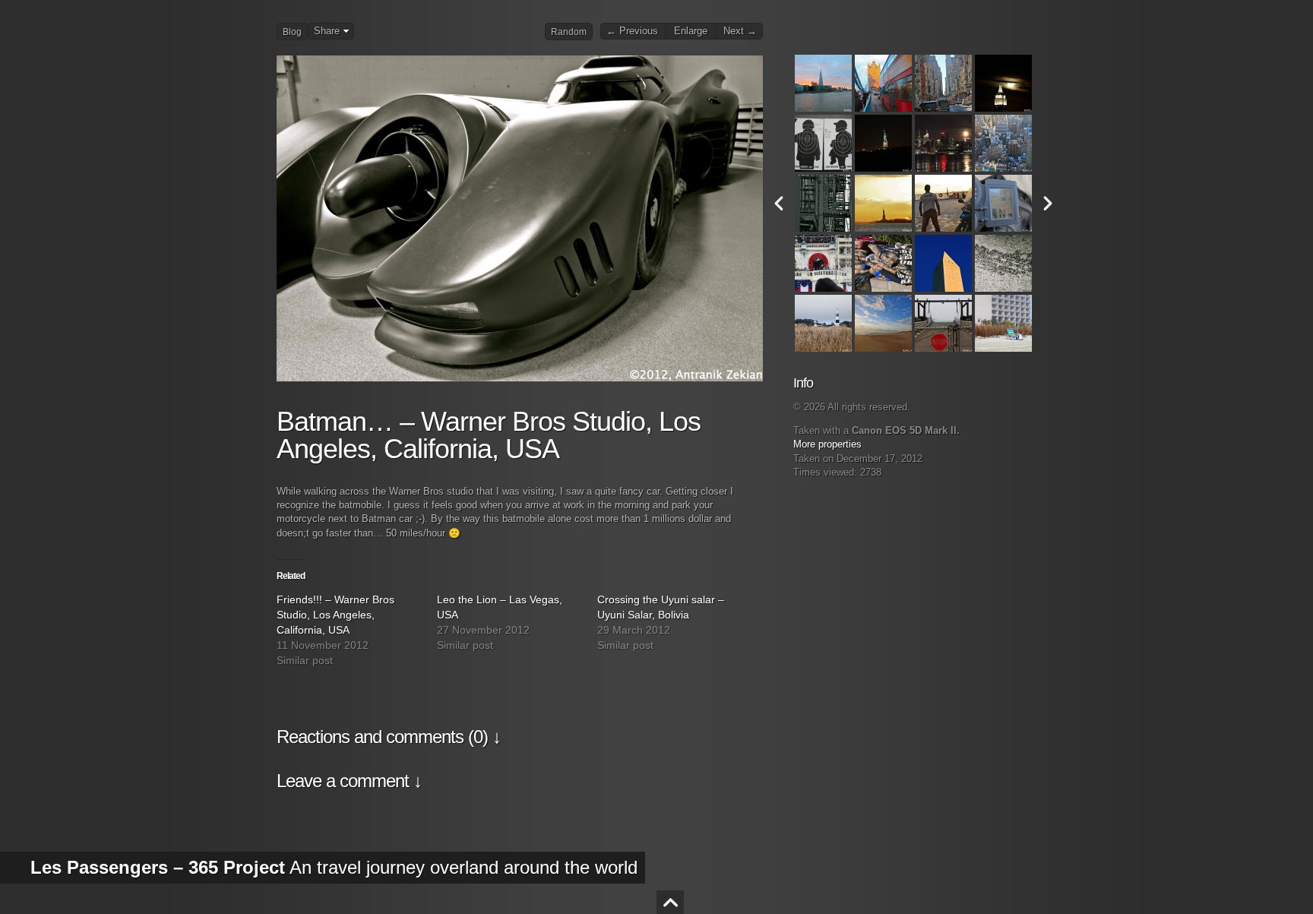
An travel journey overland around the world (334, 867)
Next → (740, 31)
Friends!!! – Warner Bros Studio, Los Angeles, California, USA (335, 614)
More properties (827, 444)
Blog (292, 32)
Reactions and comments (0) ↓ (389, 736)
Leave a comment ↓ (349, 780)
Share (327, 31)
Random (569, 32)
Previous (778, 203)
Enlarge (690, 31)
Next (1047, 203)
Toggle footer (670, 902)
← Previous (632, 31)
